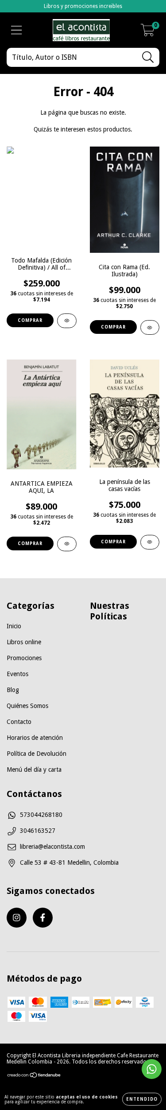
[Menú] (17, 30)
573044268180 (41, 814)
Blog (13, 689)
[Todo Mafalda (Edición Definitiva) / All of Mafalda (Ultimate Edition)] (67, 320)
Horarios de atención (35, 737)
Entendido (142, 1099)
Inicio (14, 626)
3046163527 (37, 830)
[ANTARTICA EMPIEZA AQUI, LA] (67, 544)
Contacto (19, 721)
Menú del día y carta (34, 769)
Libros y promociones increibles (83, 6)
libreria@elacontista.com (52, 846)
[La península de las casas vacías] (150, 542)
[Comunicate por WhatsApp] (152, 1069)
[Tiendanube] (34, 1076)
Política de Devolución (36, 753)
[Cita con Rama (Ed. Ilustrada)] (150, 327)
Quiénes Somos (27, 705)
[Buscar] (148, 57)
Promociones (24, 657)
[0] (147, 32)
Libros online (24, 642)
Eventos (17, 673)
